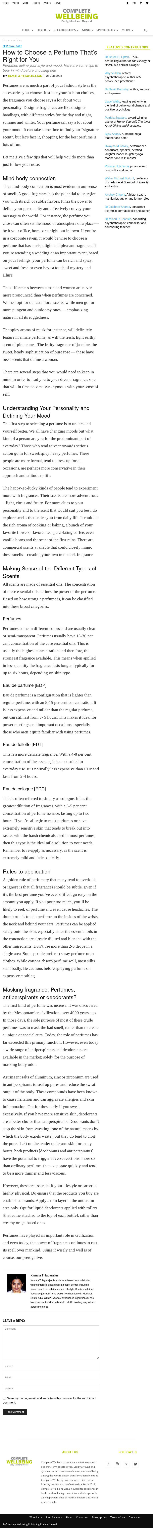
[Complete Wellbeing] (76, 16)
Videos (15, 2)
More (126, 30)
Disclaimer (135, 1517)
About (69, 1517)
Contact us (82, 1517)
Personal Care (12, 46)
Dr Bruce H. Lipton (117, 57)
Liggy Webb (112, 101)
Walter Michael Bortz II (119, 178)
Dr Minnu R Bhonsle (118, 219)
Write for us (35, 1517)
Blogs (25, 2)
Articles (47, 2)
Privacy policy (99, 1517)
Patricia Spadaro (115, 117)
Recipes (36, 2)
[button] (145, 30)
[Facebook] (127, 3)
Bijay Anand (112, 133)
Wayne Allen (113, 73)
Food (26, 30)
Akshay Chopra (115, 194)
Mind (86, 30)
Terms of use (117, 1517)
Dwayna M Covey (116, 146)
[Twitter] (147, 3)
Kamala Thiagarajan (25, 76)
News (57, 2)
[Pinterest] (141, 3)
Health (42, 30)
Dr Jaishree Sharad (117, 206)
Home (6, 2)
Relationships (65, 30)
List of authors (54, 1517)
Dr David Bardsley (116, 89)
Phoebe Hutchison (117, 166)
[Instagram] (134, 3)
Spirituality (105, 30)
